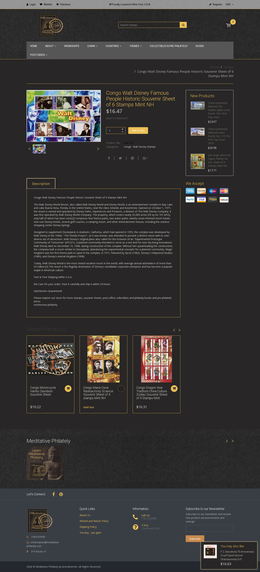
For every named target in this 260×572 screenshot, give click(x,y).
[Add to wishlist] (29, 340)
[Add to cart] (68, 388)
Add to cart (138, 130)
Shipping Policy (88, 526)
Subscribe (195, 538)
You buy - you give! (90, 532)
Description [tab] (41, 183)
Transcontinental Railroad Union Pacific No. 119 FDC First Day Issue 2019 (219, 136)
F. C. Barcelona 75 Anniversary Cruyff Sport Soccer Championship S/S (237, 555)
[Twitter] (120, 158)
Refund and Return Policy (94, 521)
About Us (85, 515)
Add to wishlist (117, 118)
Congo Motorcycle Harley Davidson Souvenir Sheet (43, 391)
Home (214, 67)
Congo (228, 67)
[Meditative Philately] (50, 24)
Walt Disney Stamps (144, 146)
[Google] (144, 158)
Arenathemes (69, 566)
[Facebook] (108, 158)
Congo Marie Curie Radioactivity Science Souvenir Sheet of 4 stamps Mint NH (98, 393)
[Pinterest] (61, 494)
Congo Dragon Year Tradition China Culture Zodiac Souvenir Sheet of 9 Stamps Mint (151, 393)
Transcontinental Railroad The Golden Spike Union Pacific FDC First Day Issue (219, 110)
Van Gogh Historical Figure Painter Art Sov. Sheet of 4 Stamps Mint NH (219, 160)
